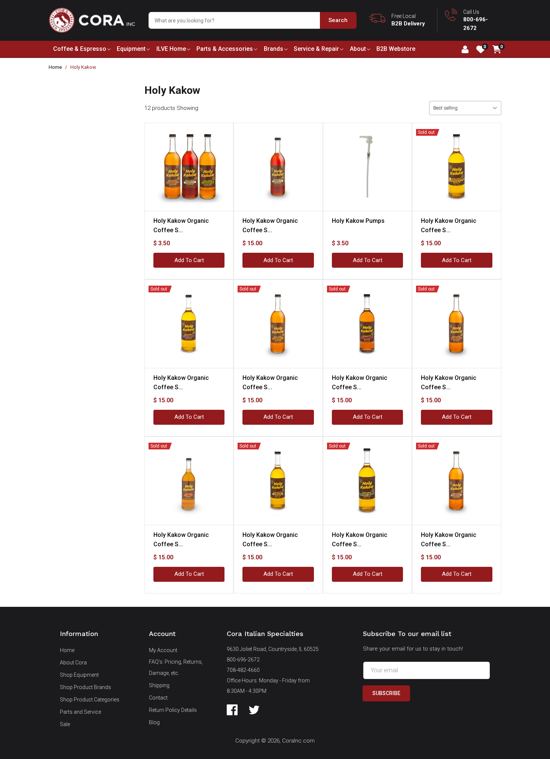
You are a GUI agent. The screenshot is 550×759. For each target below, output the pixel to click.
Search (338, 20)
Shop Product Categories (89, 700)
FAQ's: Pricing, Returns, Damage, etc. (176, 667)
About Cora (73, 663)
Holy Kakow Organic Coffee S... (181, 225)
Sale (65, 724)
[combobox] (252, 20)
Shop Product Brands (85, 687)
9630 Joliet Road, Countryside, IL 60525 (273, 649)
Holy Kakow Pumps (358, 220)
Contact (158, 698)
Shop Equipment (79, 675)
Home (55, 67)
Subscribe (386, 693)
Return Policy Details (173, 710)
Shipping (159, 685)
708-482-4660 (243, 670)
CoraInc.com (298, 740)
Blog (154, 722)
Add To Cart (189, 260)
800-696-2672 (243, 660)
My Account (163, 650)
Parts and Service (80, 712)
